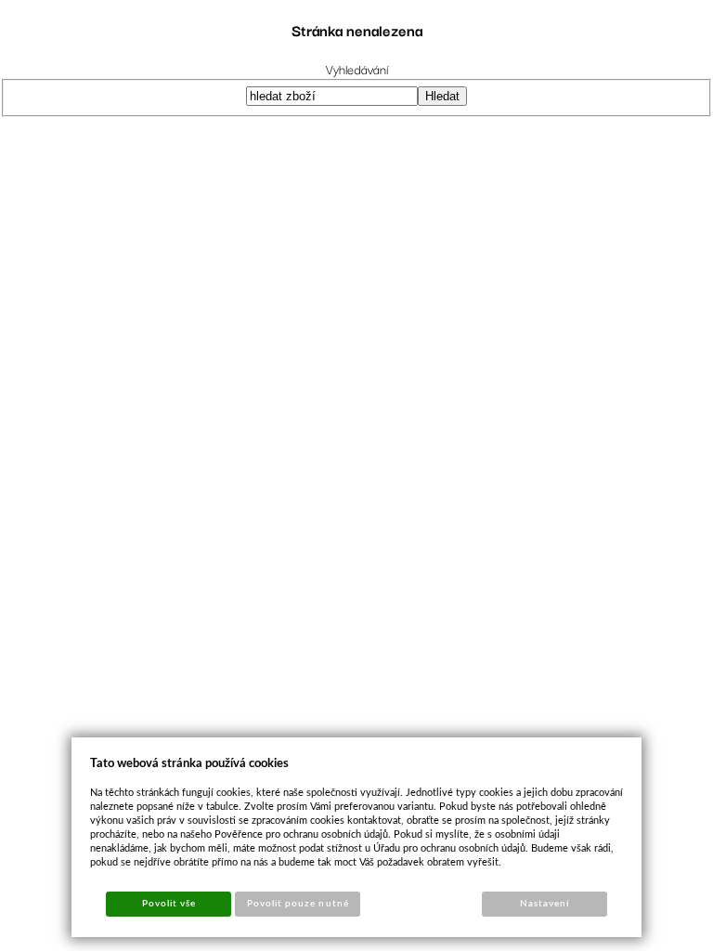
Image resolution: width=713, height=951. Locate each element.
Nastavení (544, 903)
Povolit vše (169, 903)
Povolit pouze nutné (298, 903)
